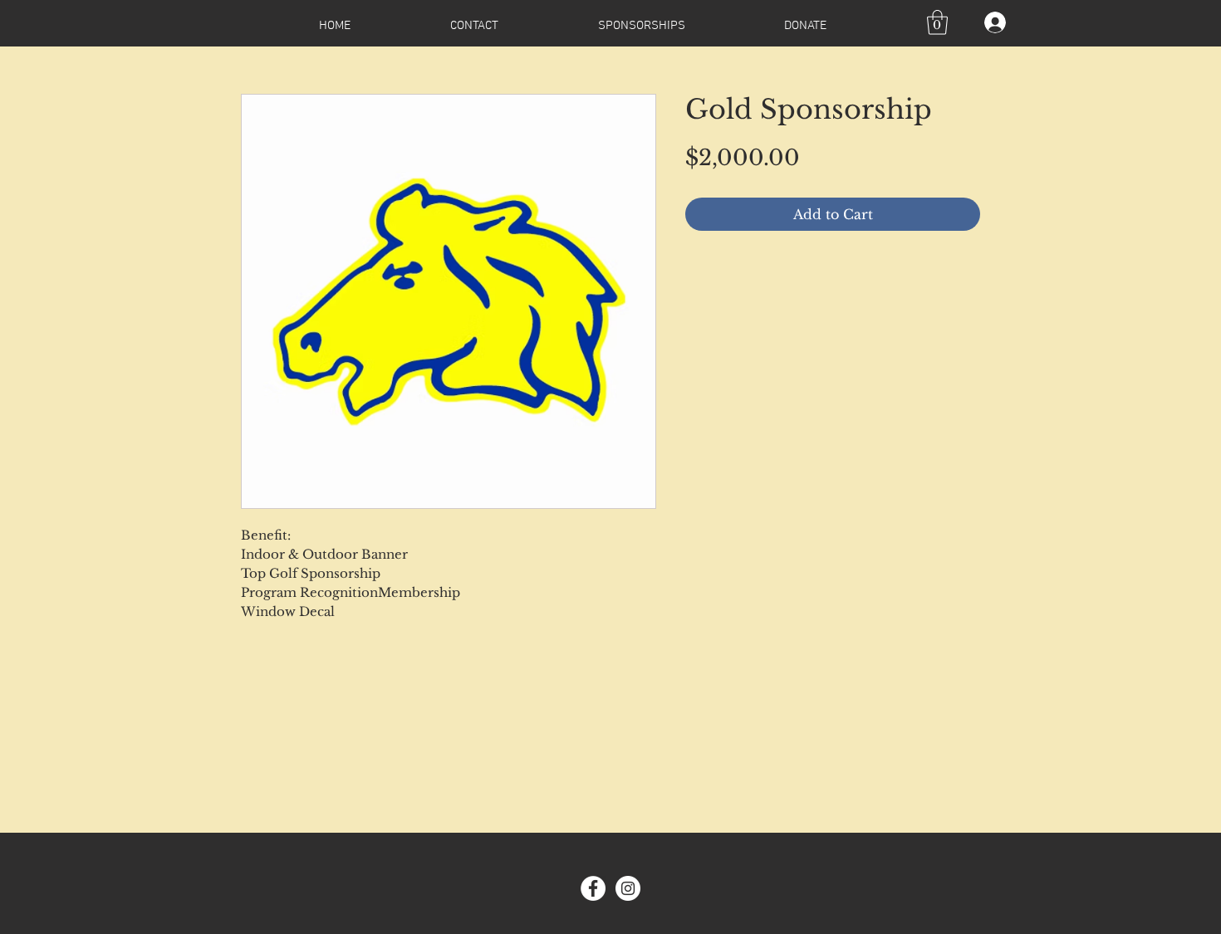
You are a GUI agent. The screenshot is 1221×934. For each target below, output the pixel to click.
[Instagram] (627, 888)
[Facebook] (593, 888)
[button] (937, 22)
